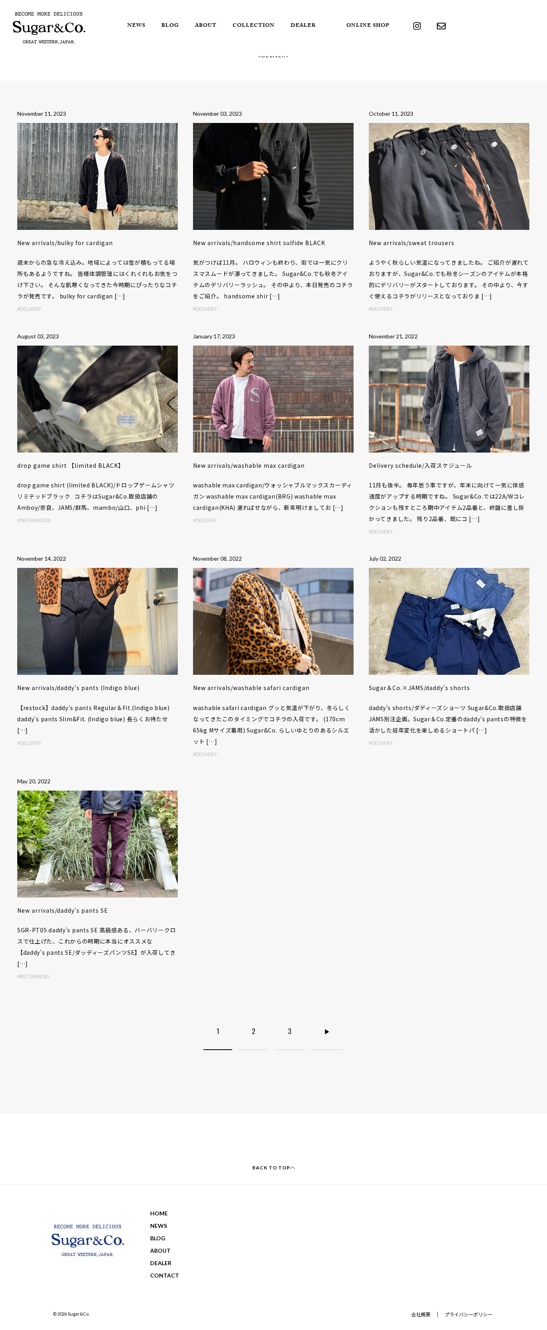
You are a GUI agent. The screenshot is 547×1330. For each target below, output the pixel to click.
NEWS (136, 26)
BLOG (170, 26)
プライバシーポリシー (468, 1314)
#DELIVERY (29, 308)
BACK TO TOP (271, 1168)
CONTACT (164, 1275)
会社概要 (420, 1314)
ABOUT (206, 26)
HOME (159, 1213)
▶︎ (327, 1031)
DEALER (303, 26)
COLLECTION (254, 26)
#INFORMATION (33, 520)
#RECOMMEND (33, 976)
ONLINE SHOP (367, 26)
